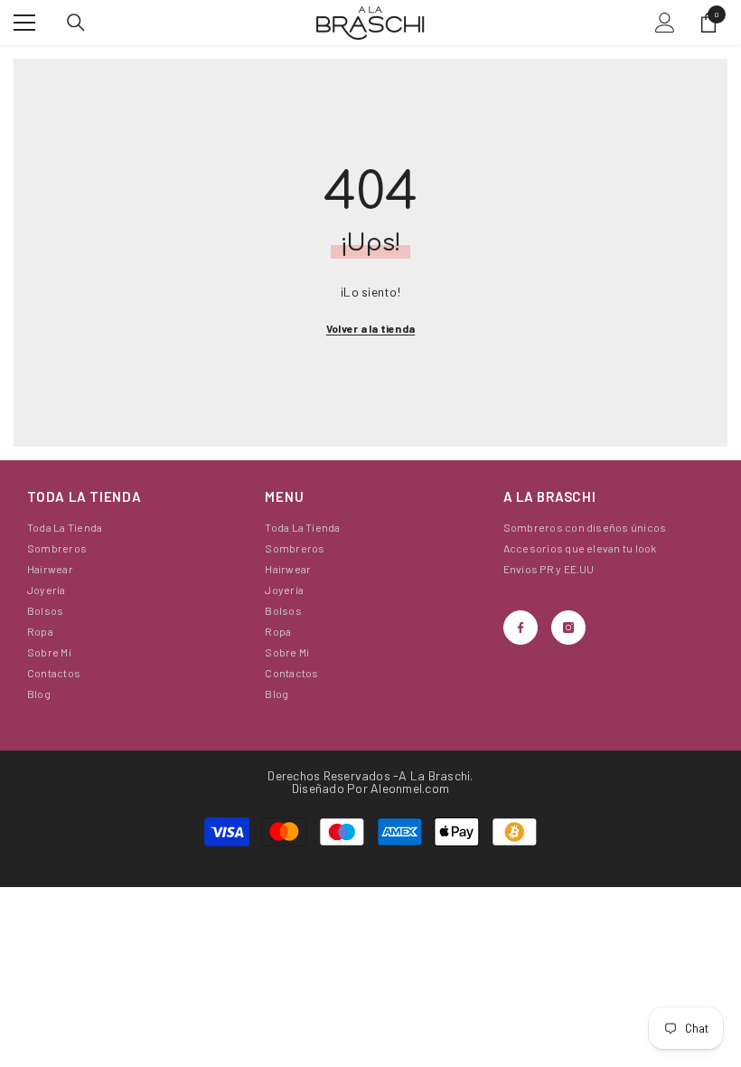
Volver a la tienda (370, 328)
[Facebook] (520, 627)
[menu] (24, 22)
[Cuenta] (665, 23)
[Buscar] (76, 22)
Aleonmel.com (409, 788)
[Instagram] (568, 627)
